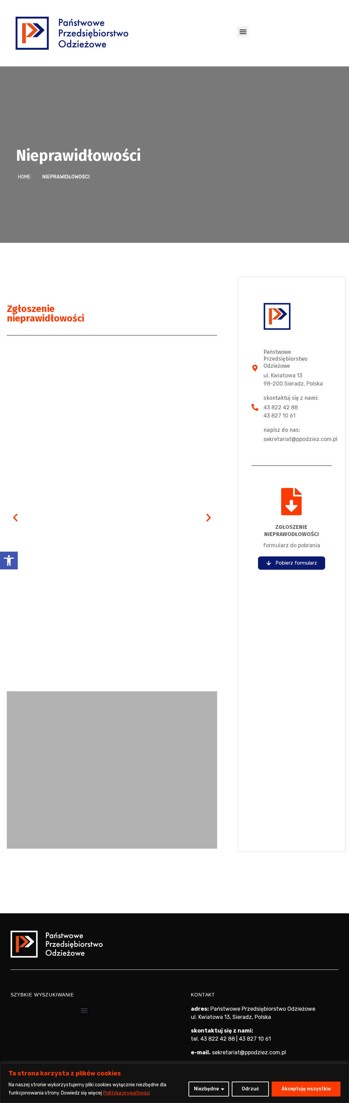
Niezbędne (206, 1089)
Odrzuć (250, 1089)
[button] (9, 560)
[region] (174, 1083)
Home (24, 177)
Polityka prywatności (126, 1093)
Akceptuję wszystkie (306, 1089)
